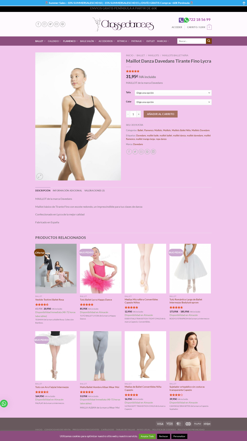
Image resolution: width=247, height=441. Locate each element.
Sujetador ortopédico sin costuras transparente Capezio (187, 388)
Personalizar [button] (179, 436)
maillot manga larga (145, 139)
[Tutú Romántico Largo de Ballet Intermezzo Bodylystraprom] (190, 268)
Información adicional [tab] (67, 190)
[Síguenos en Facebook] (38, 24)
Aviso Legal (143, 429)
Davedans (141, 135)
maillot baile (153, 135)
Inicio (129, 55)
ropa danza (161, 139)
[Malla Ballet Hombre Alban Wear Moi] (100, 356)
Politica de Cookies (164, 429)
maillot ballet (166, 135)
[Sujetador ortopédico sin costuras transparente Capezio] (190, 356)
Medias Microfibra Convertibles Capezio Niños (141, 301)
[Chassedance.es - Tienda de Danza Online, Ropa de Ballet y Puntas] (123, 24)
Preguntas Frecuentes (86, 429)
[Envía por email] (141, 151)
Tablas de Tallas (125, 429)
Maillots (153, 55)
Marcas (162, 41)
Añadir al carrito (160, 113)
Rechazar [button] (163, 436)
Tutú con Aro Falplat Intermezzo (52, 387)
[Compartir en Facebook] (129, 151)
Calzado (53, 41)
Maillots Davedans (201, 130)
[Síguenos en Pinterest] (62, 24)
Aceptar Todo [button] (147, 436)
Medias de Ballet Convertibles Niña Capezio (143, 388)
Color (128, 102)
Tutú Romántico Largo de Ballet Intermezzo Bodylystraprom (186, 301)
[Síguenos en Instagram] (44, 24)
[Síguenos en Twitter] (50, 24)
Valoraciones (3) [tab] (94, 190)
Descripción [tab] (42, 190)
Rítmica (122, 41)
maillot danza (179, 135)
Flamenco (69, 41)
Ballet (39, 41)
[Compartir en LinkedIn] (153, 151)
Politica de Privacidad (191, 429)
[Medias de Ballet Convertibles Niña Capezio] (145, 356)
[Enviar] (209, 41)
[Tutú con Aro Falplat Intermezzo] (56, 356)
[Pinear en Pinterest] (147, 151)
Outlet (150, 41)
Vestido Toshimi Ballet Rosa (49, 299)
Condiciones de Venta (57, 429)
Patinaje (136, 41)
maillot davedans (195, 135)
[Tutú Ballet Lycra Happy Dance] (100, 268)
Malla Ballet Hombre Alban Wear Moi (99, 387)
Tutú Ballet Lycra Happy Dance (96, 299)
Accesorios (106, 41)
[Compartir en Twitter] (135, 151)
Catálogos (107, 429)
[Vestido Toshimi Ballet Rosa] (56, 268)
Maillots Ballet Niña (175, 55)
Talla (128, 92)
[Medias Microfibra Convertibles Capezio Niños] (145, 268)
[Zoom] (39, 176)
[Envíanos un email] (56, 24)
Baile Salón (87, 41)
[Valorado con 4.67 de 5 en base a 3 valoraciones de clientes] (169, 71)
